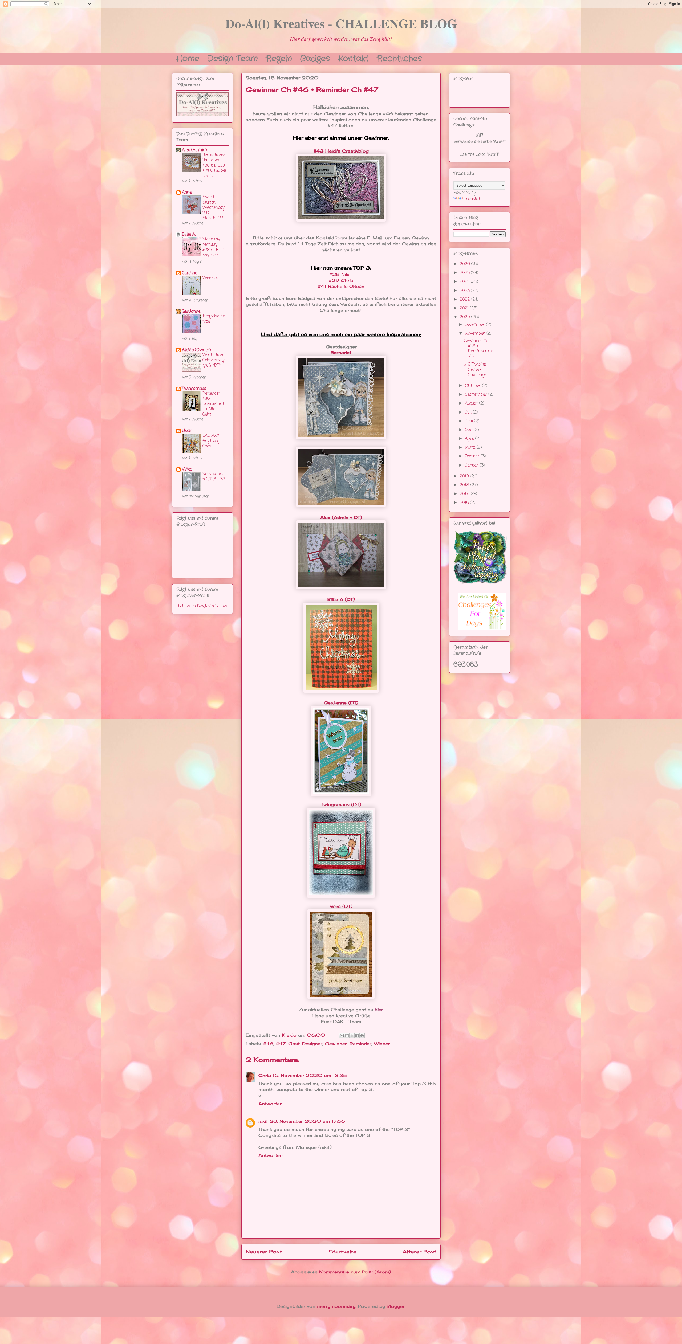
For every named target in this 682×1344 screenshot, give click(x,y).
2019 (465, 476)
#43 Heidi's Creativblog (341, 151)
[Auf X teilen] (352, 1035)
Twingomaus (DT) (341, 804)
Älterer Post (419, 1251)
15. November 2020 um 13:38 (310, 1075)
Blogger (396, 1306)
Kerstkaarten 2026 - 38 (213, 477)
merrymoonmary (336, 1306)
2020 (465, 317)
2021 (465, 308)
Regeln (279, 57)
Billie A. (189, 234)
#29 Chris (341, 280)
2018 (465, 485)
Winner (382, 1043)
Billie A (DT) (341, 599)
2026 (465, 264)
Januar (472, 465)
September (476, 394)
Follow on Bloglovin (196, 606)
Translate (473, 199)
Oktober (473, 386)
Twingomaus (194, 389)
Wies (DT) (341, 906)
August (472, 403)
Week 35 (210, 278)
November (475, 333)
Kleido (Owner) (196, 350)
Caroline (189, 273)
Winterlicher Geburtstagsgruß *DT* (214, 360)
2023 (465, 291)
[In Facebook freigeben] (357, 1035)
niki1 (263, 1121)
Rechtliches (399, 57)
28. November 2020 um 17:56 (307, 1121)
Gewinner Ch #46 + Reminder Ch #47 (478, 349)
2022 (465, 299)
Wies (187, 469)
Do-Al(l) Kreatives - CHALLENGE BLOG (341, 23)
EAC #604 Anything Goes (211, 440)
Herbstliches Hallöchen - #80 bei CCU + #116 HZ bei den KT (214, 165)
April (470, 439)
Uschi (187, 431)
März (471, 447)
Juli (469, 412)
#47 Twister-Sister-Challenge (476, 369)
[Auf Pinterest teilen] (362, 1035)
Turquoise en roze (213, 319)
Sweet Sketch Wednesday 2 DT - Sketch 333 (213, 207)
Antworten (270, 1103)
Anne (187, 192)
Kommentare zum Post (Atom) (355, 1271)
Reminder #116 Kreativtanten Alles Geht (213, 404)
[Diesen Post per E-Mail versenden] (341, 1035)
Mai (469, 430)
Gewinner (336, 1043)
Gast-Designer (305, 1043)
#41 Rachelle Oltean (341, 286)
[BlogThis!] (347, 1035)
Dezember (475, 325)
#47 (281, 1043)
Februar (473, 456)
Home (187, 57)
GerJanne (191, 311)
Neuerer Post (264, 1251)
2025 (465, 273)
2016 (465, 503)
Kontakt (353, 57)
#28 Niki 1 (341, 274)
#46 (268, 1043)
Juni (469, 421)
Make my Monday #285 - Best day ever (213, 247)
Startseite (342, 1251)
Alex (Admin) (194, 150)
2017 (465, 494)
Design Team (232, 57)
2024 (465, 282)
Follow (221, 606)
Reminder (360, 1043)
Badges (315, 57)
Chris (264, 1075)
